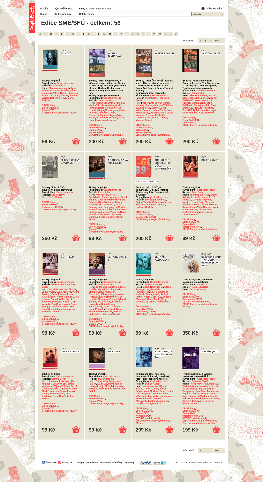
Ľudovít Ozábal (190, 212)
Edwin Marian (189, 209)
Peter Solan (151, 98)
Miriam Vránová (111, 212)
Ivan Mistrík (164, 103)
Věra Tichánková (198, 95)
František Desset (111, 314)
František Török (57, 391)
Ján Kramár (108, 204)
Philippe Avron (108, 115)
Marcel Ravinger (158, 292)
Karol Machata (96, 309)
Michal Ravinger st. (153, 287)
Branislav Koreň (60, 301)
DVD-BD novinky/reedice (195, 301)
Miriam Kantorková (107, 110)
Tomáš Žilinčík (112, 388)
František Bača (113, 309)
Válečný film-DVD (191, 227)
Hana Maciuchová (199, 98)
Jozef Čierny (201, 100)
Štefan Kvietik (158, 107)
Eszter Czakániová (158, 401)
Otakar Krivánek (153, 284)
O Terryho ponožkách (86, 462)
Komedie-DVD (96, 132)
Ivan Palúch (152, 388)
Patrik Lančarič (200, 287)
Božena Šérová (58, 98)
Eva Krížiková (143, 107)
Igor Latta (155, 403)
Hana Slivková (206, 112)
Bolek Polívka (105, 107)
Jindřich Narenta (191, 204)
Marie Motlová (151, 391)
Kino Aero (191, 462)
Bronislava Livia (191, 391)
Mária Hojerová (144, 393)
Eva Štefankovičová (155, 199)
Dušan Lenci (189, 207)
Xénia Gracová (107, 217)
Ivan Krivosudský (102, 305)
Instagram (67, 462)
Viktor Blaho (60, 93)
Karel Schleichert (205, 388)
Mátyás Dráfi (142, 403)
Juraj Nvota (166, 391)
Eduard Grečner (59, 379)
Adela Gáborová (152, 296)
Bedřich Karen (190, 386)
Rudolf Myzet (208, 393)
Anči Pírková (206, 401)
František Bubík (191, 110)
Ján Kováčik (204, 209)
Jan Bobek (206, 212)
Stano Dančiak (159, 117)
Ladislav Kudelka (145, 207)
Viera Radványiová (207, 207)
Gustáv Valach (58, 383)
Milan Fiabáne (189, 112)
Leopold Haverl (199, 197)
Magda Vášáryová (105, 103)
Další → (219, 40)
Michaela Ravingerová (147, 294)
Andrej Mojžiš (56, 393)
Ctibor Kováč (159, 202)
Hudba (43, 14)
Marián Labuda (144, 105)
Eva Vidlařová (155, 396)
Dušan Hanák (58, 85)
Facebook (50, 462)
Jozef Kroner (149, 103)
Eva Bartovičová (60, 304)
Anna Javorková (106, 214)
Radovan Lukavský (59, 381)
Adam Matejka (158, 112)
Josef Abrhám (61, 90)
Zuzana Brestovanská (100, 311)
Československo (65, 83)
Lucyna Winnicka (59, 95)
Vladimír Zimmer (51, 311)
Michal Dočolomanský (110, 289)
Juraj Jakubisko (106, 100)
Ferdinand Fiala (210, 398)
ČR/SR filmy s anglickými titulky (59, 112)
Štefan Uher (198, 93)
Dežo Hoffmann (197, 289)
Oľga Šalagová (106, 202)
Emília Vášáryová (98, 292)
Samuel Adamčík (111, 197)
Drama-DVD (48, 110)
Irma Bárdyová (208, 110)
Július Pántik (159, 110)
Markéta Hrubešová (106, 117)
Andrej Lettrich (106, 284)
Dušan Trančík (143, 202)
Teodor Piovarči (190, 214)
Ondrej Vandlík (201, 105)
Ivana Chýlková (105, 383)
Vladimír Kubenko (155, 204)
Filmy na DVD (86, 8)
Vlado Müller (107, 105)
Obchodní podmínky (111, 462)
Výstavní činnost (63, 8)
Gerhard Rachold (155, 115)
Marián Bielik (198, 103)
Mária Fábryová (190, 396)
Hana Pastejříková (107, 207)
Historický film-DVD (193, 415)
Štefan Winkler (209, 204)
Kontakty (129, 462)
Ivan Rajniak (102, 304)
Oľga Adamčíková (107, 199)
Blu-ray (186, 306)
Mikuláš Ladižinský (60, 388)
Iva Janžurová (150, 386)
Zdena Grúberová (64, 309)
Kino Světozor (205, 462)
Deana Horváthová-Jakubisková (107, 118)
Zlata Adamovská (114, 386)
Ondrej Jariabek (59, 294)
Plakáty (44, 8)
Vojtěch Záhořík (190, 393)
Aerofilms (218, 462)
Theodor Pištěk (197, 383)
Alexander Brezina (203, 107)
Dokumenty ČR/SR (52, 207)
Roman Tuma (189, 403)
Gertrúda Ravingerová (148, 290)
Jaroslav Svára (190, 401)
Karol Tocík (153, 299)
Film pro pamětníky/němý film (198, 423)
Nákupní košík (214, 8)
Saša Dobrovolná (191, 398)
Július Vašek (48, 292)
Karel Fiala (212, 383)
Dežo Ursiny (58, 194)
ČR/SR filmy (48, 105)
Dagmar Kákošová (108, 209)
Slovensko (202, 284)
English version (103, 8)
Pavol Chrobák (60, 396)
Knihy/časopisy (62, 14)
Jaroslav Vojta (206, 386)
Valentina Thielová (163, 105)
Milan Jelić (141, 396)
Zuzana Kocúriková (106, 287)
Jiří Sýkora (104, 112)
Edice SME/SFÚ (50, 107)
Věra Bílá (147, 398)
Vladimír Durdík (144, 120)
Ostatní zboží (86, 14)
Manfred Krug (143, 117)
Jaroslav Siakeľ (200, 381)
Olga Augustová (210, 391)
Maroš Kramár (96, 388)
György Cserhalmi (105, 381)
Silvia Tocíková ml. (160, 301)
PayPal (153, 463)
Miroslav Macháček (59, 88)
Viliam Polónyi (143, 110)
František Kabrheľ (58, 306)
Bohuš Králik (58, 299)
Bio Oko (180, 462)
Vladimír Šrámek (209, 396)
